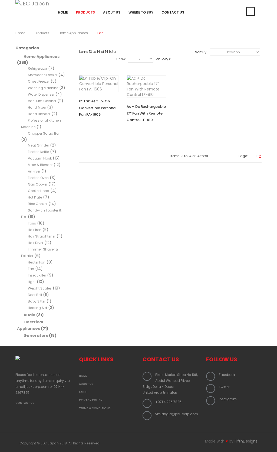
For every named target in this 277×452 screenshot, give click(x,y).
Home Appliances (73, 33)
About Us (86, 384)
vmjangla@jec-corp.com (176, 414)
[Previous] (252, 156)
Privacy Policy (91, 400)
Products (42, 33)
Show (121, 59)
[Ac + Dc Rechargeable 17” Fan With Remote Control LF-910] (146, 86)
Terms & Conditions (95, 408)
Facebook (227, 374)
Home (20, 33)
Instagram (228, 399)
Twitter (224, 387)
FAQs (83, 392)
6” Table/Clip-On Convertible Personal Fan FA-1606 (98, 108)
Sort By (200, 52)
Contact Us (24, 403)
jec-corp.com (37, 386)
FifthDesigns (246, 441)
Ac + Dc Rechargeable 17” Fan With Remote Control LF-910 (146, 113)
